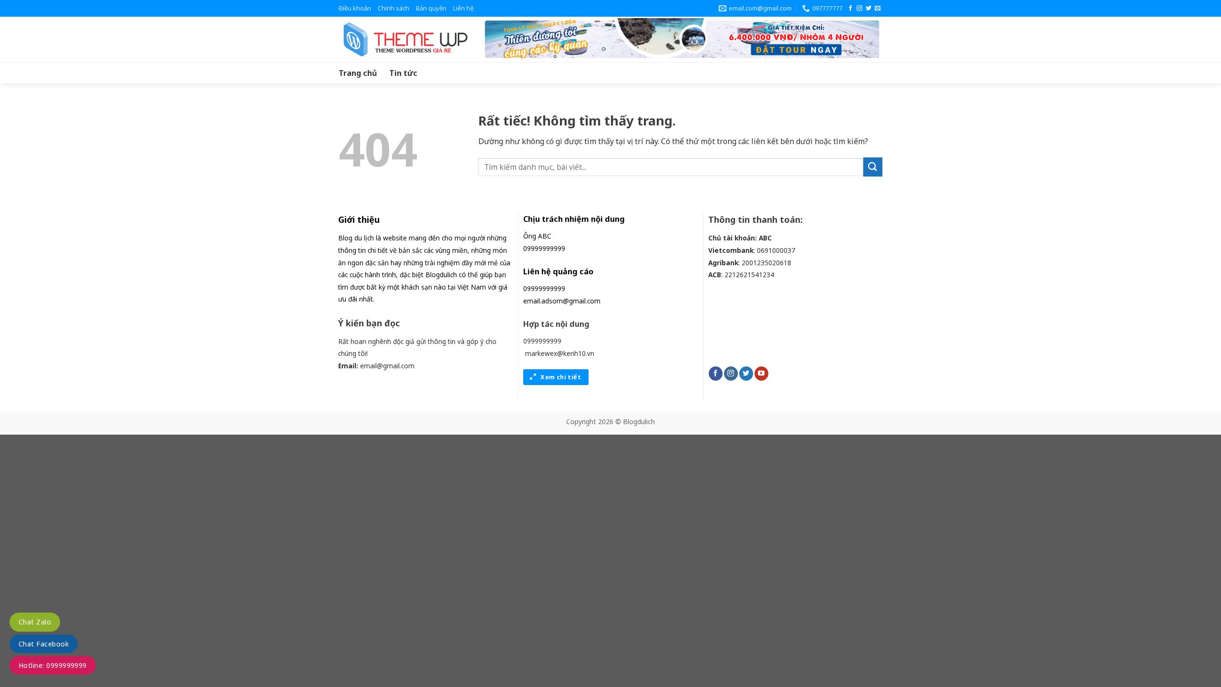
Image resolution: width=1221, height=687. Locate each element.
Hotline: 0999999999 (53, 665)
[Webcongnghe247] (403, 39)
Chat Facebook (44, 643)
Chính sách (393, 8)
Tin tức (403, 73)
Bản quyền (431, 8)
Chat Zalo (35, 621)
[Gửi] (872, 166)
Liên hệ (463, 8)
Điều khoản (355, 8)
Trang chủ (358, 73)
